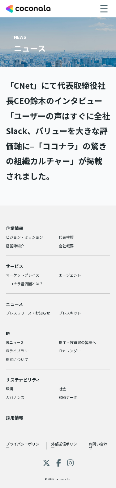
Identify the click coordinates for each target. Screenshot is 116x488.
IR (8, 333)
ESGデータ (68, 397)
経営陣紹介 (15, 245)
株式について (17, 359)
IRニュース (15, 342)
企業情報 (14, 228)
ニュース (14, 304)
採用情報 (14, 417)
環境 (9, 388)
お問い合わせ (98, 445)
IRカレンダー (70, 350)
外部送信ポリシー (64, 445)
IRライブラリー (19, 350)
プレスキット (70, 312)
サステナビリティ (23, 380)
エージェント (70, 275)
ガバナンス (15, 397)
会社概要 (66, 245)
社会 (62, 388)
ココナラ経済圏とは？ (24, 283)
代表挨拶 (66, 237)
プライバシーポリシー (22, 445)
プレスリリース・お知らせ (28, 312)
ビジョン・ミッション (24, 237)
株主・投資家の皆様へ (77, 342)
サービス (14, 266)
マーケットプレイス (22, 275)
